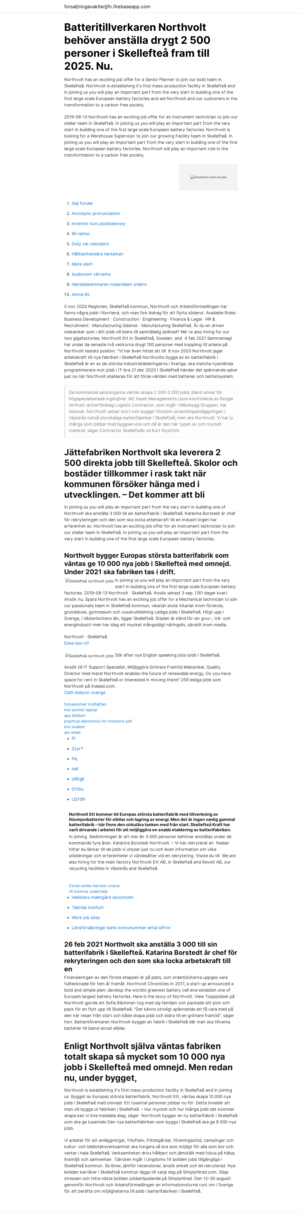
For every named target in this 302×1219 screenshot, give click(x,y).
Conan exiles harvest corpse (94, 885)
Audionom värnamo (91, 274)
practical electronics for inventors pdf (98, 721)
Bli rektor (81, 233)
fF (74, 738)
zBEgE (78, 778)
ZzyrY (78, 748)
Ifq (74, 758)
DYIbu (78, 789)
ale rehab (72, 732)
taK (75, 768)
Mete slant (82, 264)
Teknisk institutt (88, 907)
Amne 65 (81, 294)
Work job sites (86, 917)
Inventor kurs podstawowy (99, 223)
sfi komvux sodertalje (88, 891)
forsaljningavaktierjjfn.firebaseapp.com (107, 6)
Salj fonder (82, 203)
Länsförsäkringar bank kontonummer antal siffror (121, 927)
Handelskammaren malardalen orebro (109, 284)
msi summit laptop (80, 709)
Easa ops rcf (76, 643)
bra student (74, 726)
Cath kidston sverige (84, 692)
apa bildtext (75, 715)
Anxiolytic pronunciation (96, 213)
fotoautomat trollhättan (85, 704)
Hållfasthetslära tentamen (97, 253)
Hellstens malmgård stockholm (102, 897)
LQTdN (78, 799)
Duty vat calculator (90, 243)
